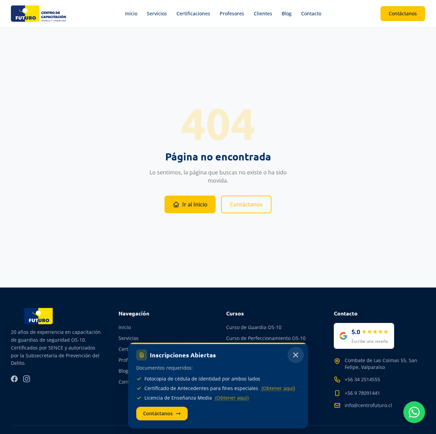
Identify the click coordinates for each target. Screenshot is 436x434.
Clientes (263, 13)
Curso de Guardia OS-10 (253, 327)
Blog (287, 13)
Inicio (131, 13)
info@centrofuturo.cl (368, 405)
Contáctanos (403, 13)
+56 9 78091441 (362, 393)
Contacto (311, 13)
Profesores (232, 13)
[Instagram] (26, 378)
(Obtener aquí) (277, 388)
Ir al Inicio (194, 204)
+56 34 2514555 (362, 379)
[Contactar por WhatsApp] (414, 412)
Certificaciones (193, 13)
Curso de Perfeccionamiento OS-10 (266, 338)
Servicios (157, 13)
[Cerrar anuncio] (295, 355)
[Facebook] (14, 378)
